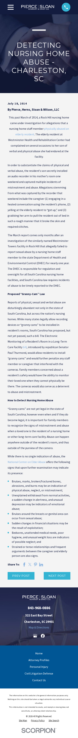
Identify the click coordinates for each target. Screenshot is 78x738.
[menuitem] (23, 721)
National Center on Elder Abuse (27, 462)
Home (39, 653)
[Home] (37, 7)
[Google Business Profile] (35, 636)
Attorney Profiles (38, 660)
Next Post (57, 575)
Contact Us (39, 680)
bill (25, 347)
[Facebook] (43, 636)
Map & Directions (39, 627)
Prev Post (21, 575)
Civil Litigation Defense (39, 673)
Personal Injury (39, 667)
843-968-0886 (39, 607)
